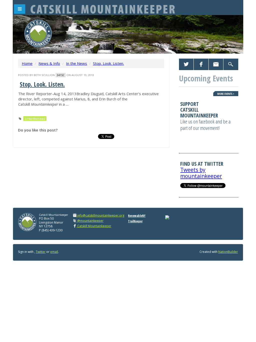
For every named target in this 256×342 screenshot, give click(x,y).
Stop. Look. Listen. (108, 63)
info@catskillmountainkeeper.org (100, 215)
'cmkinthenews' (34, 118)
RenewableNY (137, 216)
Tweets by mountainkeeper (201, 173)
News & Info (49, 63)
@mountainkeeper (90, 221)
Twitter (41, 252)
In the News (76, 63)
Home (27, 63)
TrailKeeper (135, 221)
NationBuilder (228, 252)
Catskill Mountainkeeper (93, 226)
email (54, 252)
